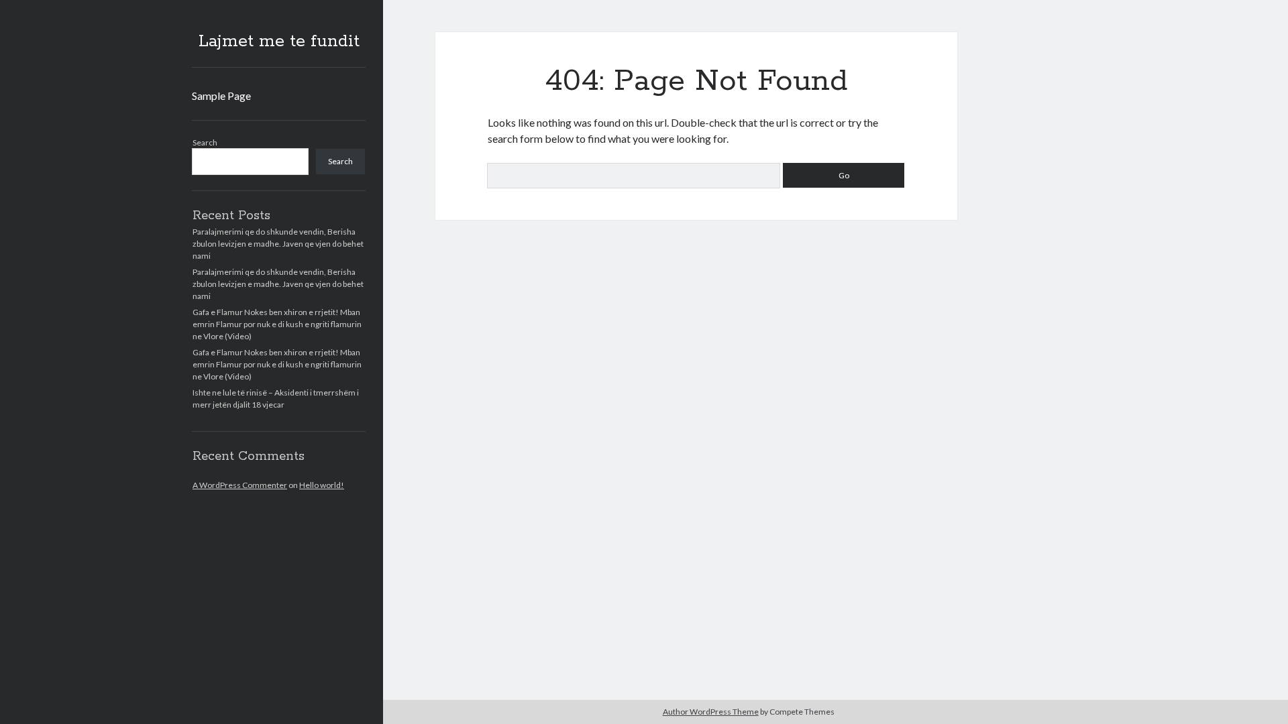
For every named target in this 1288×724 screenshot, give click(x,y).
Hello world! (321, 485)
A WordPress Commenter (240, 485)
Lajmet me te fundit (279, 41)
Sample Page (221, 95)
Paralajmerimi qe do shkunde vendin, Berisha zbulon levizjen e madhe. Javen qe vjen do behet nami (278, 244)
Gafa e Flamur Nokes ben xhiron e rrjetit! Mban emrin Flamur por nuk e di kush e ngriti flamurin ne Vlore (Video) (277, 324)
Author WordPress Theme (711, 712)
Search (205, 142)
